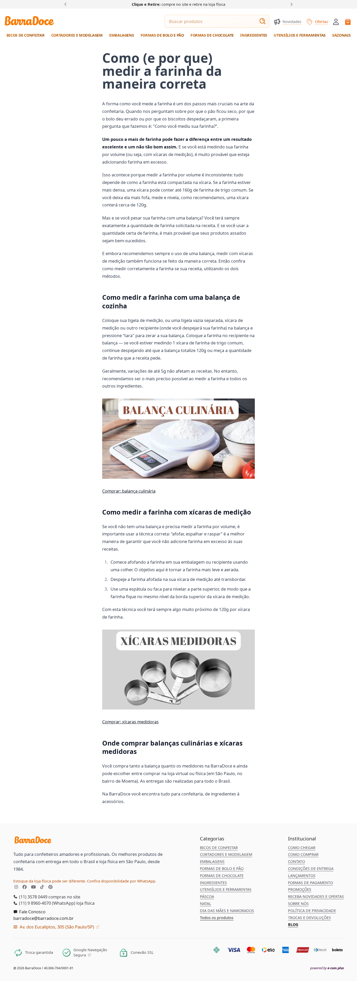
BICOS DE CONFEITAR (219, 847)
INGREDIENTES (213, 882)
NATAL (205, 903)
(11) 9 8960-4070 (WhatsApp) (46, 903)
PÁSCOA (207, 896)
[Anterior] (66, 4)
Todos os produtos (216, 917)
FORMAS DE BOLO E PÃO (222, 868)
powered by (327, 968)
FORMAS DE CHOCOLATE (222, 875)
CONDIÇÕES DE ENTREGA (310, 868)
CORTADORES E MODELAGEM (226, 854)
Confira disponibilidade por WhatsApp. (121, 881)
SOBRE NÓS (298, 903)
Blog (293, 924)
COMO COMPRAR (303, 854)
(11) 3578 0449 (32, 897)
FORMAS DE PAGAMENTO (310, 882)
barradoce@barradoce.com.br (43, 918)
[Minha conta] (336, 22)
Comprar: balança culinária (129, 491)
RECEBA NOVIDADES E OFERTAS (316, 896)
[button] (336, 21)
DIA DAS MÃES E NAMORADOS (227, 910)
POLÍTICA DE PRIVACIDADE (312, 910)
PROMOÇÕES (299, 889)
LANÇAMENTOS (301, 875)
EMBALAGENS (212, 861)
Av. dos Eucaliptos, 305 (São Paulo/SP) (57, 927)
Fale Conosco (31, 912)
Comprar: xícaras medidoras (130, 722)
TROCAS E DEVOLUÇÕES (309, 917)
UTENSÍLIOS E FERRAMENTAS (225, 889)
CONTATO (296, 861)
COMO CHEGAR (301, 847)
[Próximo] (290, 4)
